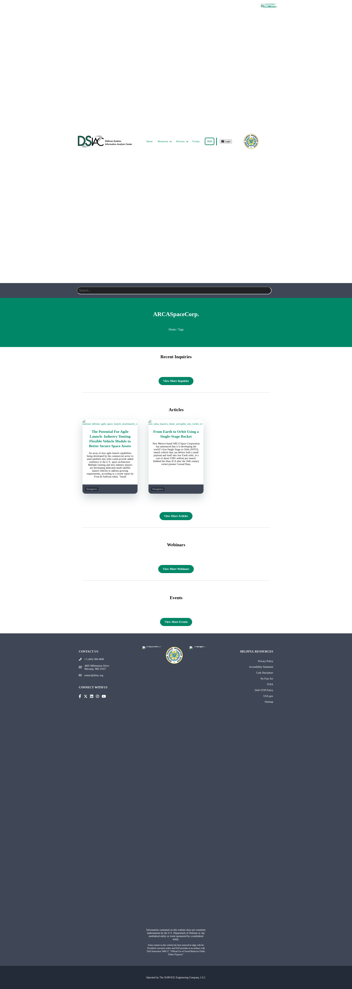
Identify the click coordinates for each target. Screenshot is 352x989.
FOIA (270, 684)
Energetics (92, 489)
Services (180, 141)
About (149, 141)
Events (195, 141)
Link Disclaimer (264, 672)
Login (227, 141)
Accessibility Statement (261, 666)
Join (209, 141)
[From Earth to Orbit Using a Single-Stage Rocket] (175, 424)
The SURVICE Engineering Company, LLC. (183, 977)
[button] (170, 141)
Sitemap (269, 701)
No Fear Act (267, 678)
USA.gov (268, 696)
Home (172, 329)
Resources (163, 141)
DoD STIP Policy (264, 690)
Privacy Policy (265, 661)
